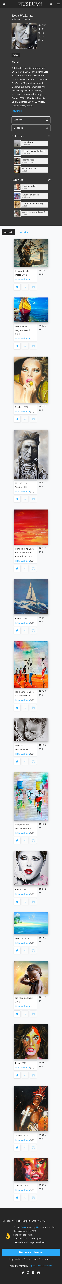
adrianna (19, 1185)
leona (17, 1063)
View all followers (31, 137)
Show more (17, 110)
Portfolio (8, 232)
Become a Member (31, 1252)
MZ (32, 279)
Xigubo (18, 1135)
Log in (32, 1265)
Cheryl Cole (20, 889)
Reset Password (44, 1265)
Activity (24, 232)
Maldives (19, 938)
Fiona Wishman (22, 279)
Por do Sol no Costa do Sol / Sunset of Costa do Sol (24, 552)
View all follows (31, 180)
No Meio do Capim (24, 998)
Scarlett (19, 407)
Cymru (18, 618)
